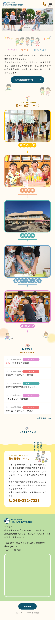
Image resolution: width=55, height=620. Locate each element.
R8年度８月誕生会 (20, 362)
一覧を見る (42, 418)
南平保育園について (24, 79)
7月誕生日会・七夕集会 (17, 398)
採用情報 (27, 606)
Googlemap (11, 546)
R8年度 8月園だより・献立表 (19, 375)
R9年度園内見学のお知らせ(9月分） (23, 386)
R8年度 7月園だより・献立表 (19, 410)
